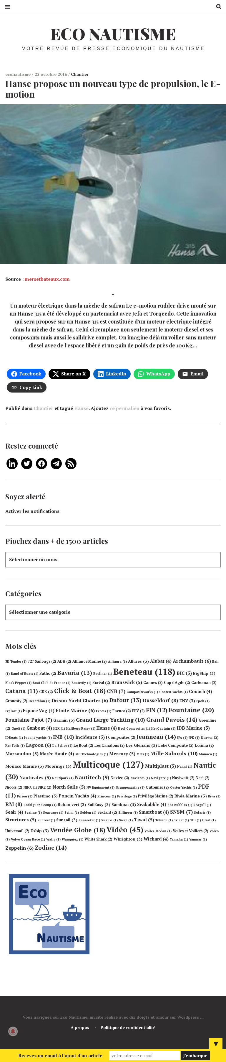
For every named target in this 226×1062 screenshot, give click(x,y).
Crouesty (16, 700)
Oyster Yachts (183, 787)
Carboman (204, 682)
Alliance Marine (89, 661)
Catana (21, 691)
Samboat (124, 804)
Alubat (161, 661)
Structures (20, 820)
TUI (195, 820)
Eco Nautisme (113, 33)
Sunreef (46, 820)
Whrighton (128, 839)
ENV (187, 700)
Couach (200, 691)
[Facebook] (41, 463)
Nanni (184, 766)
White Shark (98, 839)
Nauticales (35, 777)
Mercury (122, 753)
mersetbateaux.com (47, 279)
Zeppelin (19, 848)
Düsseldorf (160, 700)
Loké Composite (176, 745)
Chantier (80, 74)
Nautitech (92, 777)
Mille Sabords (174, 753)
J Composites (120, 737)
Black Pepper (18, 683)
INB (63, 736)
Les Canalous (109, 745)
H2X (59, 728)
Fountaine (191, 710)
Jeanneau (156, 737)
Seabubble (151, 804)
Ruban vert (72, 804)
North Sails (69, 787)
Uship (40, 830)
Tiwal (144, 820)
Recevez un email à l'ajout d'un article (60, 1055)
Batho (47, 673)
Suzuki (109, 820)
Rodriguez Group (40, 805)
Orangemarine (130, 787)
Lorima (204, 745)
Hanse (81, 408)
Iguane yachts (38, 738)
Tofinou (164, 820)
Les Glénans (141, 745)
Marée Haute (57, 753)
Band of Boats (24, 674)
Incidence (90, 737)
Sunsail (66, 820)
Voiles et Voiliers (190, 830)
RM (13, 804)
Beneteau (144, 671)
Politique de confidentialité (128, 1027)
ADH (64, 661)
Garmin (64, 720)
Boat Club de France (51, 683)
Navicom (140, 778)
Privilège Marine (155, 796)
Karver (210, 737)
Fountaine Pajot (28, 719)
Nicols (13, 787)
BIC (184, 673)
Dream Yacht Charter (79, 700)
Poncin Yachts (77, 796)
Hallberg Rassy (80, 728)
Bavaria (74, 673)
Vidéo (125, 829)
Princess (106, 796)
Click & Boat (80, 691)
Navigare (161, 778)
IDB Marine (193, 728)
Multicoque (108, 764)
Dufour (125, 700)
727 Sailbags (42, 661)
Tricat (181, 820)
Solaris (202, 812)
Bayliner (102, 674)
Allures (138, 661)
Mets (143, 754)
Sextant (107, 812)
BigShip (204, 673)
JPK (194, 738)
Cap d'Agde (177, 682)
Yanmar (198, 839)
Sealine (33, 812)
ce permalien (124, 408)
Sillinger (128, 812)
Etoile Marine (75, 710)
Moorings (58, 766)
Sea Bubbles (179, 805)
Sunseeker (89, 820)
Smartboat (154, 812)
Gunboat (39, 728)
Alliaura (117, 661)
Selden (88, 812)
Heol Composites (134, 728)
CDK (46, 691)
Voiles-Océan (158, 831)
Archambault (192, 661)
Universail (17, 830)
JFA (182, 738)
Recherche (216, 6)
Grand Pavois (171, 719)
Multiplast (160, 766)
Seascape (53, 812)
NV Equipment (100, 787)
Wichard (156, 839)
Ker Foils (15, 745)
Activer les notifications (32, 511)
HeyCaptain (163, 728)
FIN (156, 710)
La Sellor (62, 745)
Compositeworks (142, 692)
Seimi (71, 812)
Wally (53, 839)
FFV (138, 710)
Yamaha (179, 839)
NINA (30, 787)
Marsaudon (22, 753)
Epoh (203, 701)
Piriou (24, 796)
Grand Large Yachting (110, 719)
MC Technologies (91, 754)
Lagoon (38, 745)
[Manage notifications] (13, 1031)
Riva (214, 796)
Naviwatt (183, 777)
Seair (14, 812)
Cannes (153, 682)
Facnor (121, 710)
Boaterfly (81, 683)
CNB (116, 691)
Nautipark (63, 778)
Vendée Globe (77, 830)
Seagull (202, 805)
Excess (103, 711)
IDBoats (14, 738)
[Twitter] (26, 463)
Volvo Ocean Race (28, 839)
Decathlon (39, 701)
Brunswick (126, 682)
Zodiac (51, 847)
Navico (120, 777)
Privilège (127, 796)
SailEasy (98, 804)
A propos (80, 1027)
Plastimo (46, 796)
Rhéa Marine (191, 796)
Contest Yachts (173, 692)
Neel (203, 777)
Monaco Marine (24, 766)
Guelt (18, 728)
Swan (126, 820)
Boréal (101, 682)
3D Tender (15, 661)
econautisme (18, 74)
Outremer (157, 787)
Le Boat (83, 745)
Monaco (208, 754)
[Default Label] (12, 463)
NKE (44, 787)
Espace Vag (38, 710)
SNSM (181, 811)
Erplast (13, 711)
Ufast (209, 820)
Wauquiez (72, 839)
